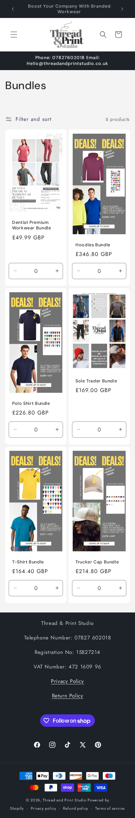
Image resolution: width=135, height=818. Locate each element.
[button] (13, 34)
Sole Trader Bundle (96, 381)
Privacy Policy (67, 681)
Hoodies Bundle (92, 245)
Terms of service (110, 808)
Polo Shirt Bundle (31, 403)
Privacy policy (43, 808)
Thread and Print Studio (64, 800)
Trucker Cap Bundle (97, 562)
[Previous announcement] (12, 9)
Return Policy (67, 696)
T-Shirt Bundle (28, 562)
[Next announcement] (122, 9)
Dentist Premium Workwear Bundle (31, 225)
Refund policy (75, 808)
